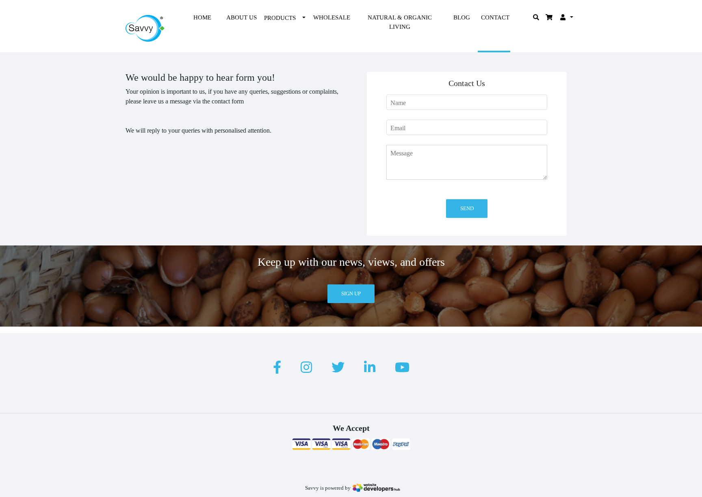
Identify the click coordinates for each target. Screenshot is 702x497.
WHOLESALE (331, 17)
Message (401, 153)
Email (397, 128)
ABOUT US (241, 17)
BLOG (461, 17)
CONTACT (495, 17)
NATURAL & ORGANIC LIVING (400, 22)
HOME (202, 17)
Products (280, 18)
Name (398, 102)
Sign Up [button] (351, 293)
